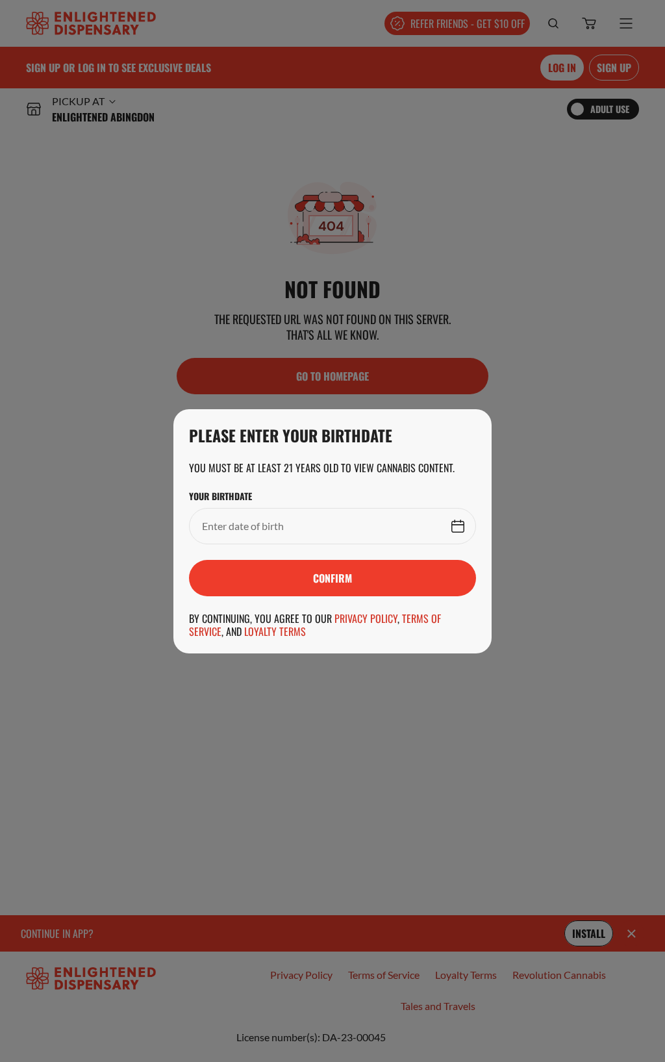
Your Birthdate (220, 496)
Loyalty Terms (275, 631)
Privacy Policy (365, 618)
